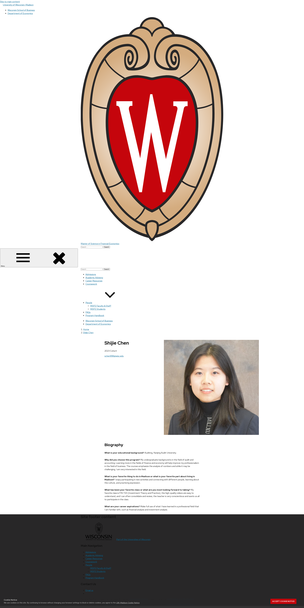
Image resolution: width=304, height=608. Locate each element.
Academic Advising (94, 277)
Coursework (91, 284)
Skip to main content (10, 1)
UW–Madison (18, 4)
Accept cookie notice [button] (283, 601)
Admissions (91, 274)
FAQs (88, 312)
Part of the (133, 539)
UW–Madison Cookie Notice (128, 602)
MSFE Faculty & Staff (100, 305)
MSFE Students (97, 309)
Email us (89, 590)
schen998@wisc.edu (114, 356)
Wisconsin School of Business (21, 10)
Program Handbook (95, 315)
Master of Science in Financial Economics (100, 243)
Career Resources (94, 280)
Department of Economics (20, 13)
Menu (3, 266)
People (89, 302)
